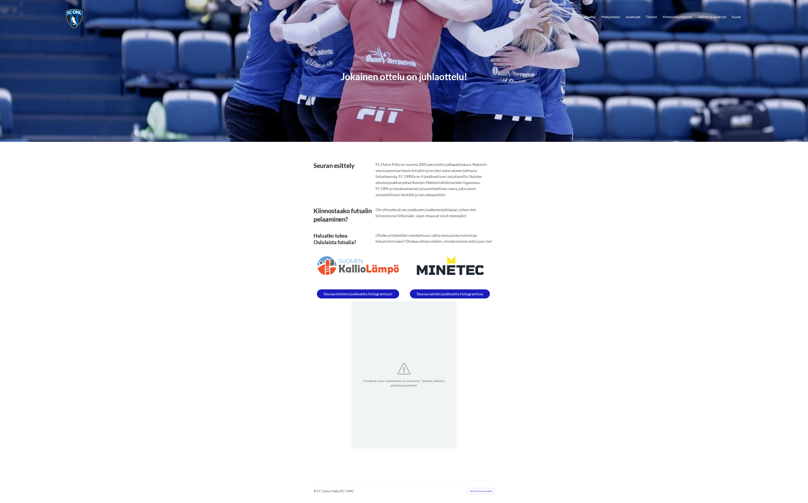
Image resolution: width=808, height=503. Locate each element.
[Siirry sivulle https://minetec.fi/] (449, 267)
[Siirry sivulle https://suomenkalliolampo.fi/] (358, 266)
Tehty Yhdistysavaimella (481, 491)
